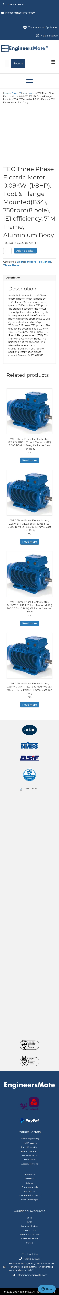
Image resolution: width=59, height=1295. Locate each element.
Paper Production (29, 1147)
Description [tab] (13, 277)
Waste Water (30, 1159)
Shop (29, 1218)
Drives (15, 93)
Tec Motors (44, 261)
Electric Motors (28, 93)
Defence (29, 1183)
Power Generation (29, 1151)
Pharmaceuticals (29, 1187)
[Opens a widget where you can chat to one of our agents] (47, 1289)
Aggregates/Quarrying (29, 1195)
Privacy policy (29, 1230)
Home (6, 93)
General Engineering (29, 1138)
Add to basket (25, 250)
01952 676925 (15, 4)
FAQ (29, 1222)
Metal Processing (30, 1143)
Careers (29, 1243)
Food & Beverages (29, 1199)
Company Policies (29, 1226)
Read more (29, 460)
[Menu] (53, 62)
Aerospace (29, 1178)
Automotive (29, 1174)
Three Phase (11, 265)
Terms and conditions (29, 1234)
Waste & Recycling (29, 1164)
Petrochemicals (29, 1155)
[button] (18, 63)
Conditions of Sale (29, 1238)
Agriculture (29, 1191)
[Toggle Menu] (29, 81)
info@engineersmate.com (20, 12)
